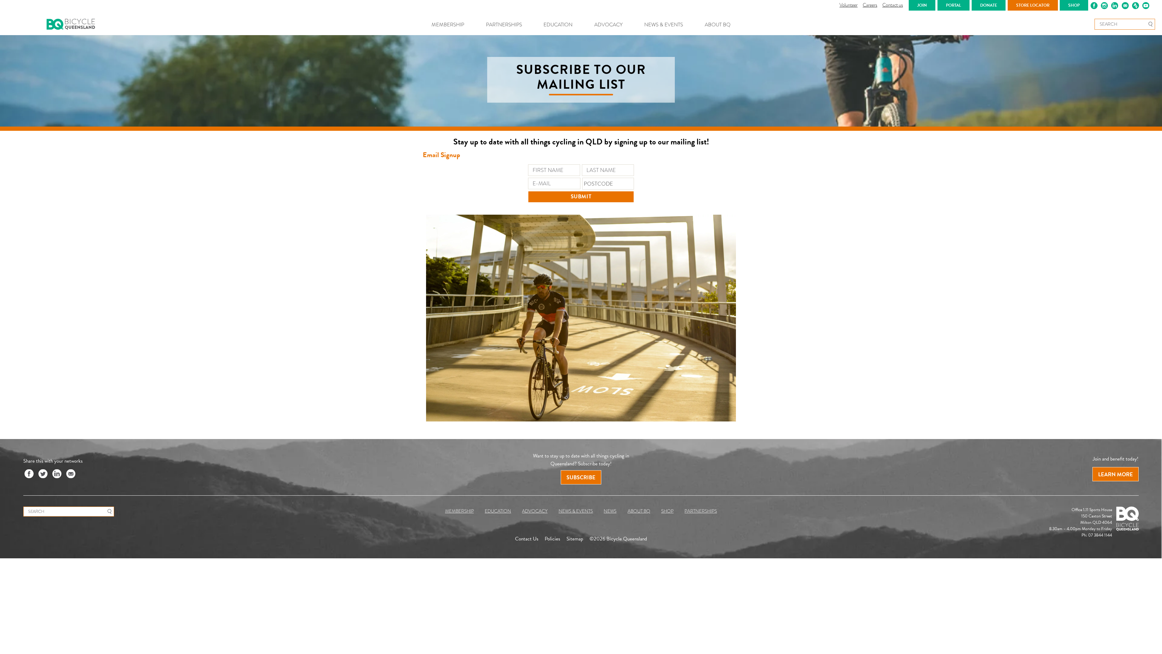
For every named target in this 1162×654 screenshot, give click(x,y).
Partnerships (504, 24)
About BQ (717, 24)
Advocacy (608, 24)
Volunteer (848, 5)
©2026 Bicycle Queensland (618, 538)
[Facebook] (29, 474)
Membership (448, 24)
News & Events (663, 24)
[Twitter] (43, 474)
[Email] (71, 474)
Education (558, 24)
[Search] (1150, 24)
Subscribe (581, 477)
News (610, 511)
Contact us (892, 5)
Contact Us (526, 538)
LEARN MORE (1115, 474)
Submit (581, 196)
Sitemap (574, 538)
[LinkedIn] (57, 474)
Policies (552, 538)
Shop (667, 511)
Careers (870, 5)
